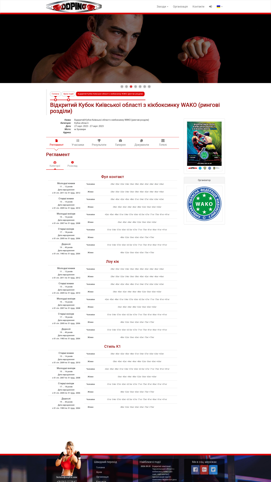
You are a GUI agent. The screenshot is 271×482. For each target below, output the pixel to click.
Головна (55, 94)
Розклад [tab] (72, 165)
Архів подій (68, 94)
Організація (180, 6)
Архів (99, 472)
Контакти (198, 6)
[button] (122, 87)
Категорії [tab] (55, 165)
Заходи (162, 6)
